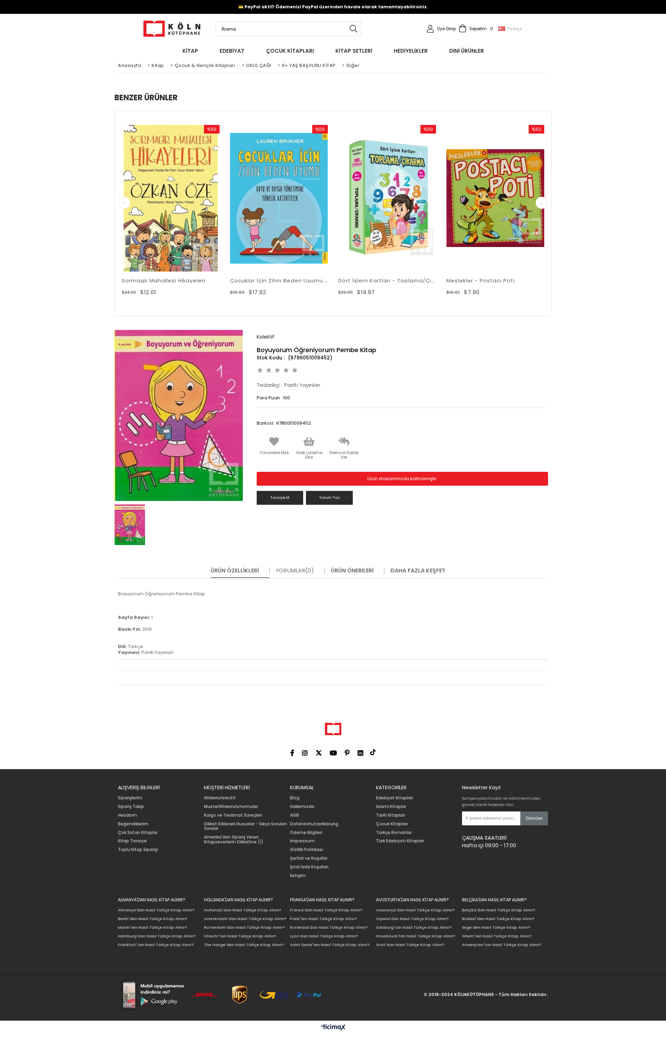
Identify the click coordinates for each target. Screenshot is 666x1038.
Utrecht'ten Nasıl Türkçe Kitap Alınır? (240, 936)
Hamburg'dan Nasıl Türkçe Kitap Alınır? (157, 936)
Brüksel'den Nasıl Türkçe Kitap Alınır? (498, 919)
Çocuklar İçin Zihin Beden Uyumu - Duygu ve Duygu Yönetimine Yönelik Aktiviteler (279, 280)
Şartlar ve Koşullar (308, 858)
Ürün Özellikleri (235, 571)
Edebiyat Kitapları (394, 797)
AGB (294, 815)
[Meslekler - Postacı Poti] (495, 198)
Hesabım (127, 815)
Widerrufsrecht (220, 797)
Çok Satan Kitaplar (137, 832)
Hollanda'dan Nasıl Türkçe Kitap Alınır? (242, 910)
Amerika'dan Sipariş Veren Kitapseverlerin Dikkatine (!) (233, 839)
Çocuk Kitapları (392, 824)
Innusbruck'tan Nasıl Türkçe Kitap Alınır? (415, 936)
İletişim (298, 875)
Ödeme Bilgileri (306, 832)
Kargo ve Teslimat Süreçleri (233, 815)
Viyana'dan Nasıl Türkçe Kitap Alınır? (412, 919)
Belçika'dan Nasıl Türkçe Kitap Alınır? (498, 910)
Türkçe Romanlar (394, 832)
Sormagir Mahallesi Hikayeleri (163, 280)
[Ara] (353, 29)
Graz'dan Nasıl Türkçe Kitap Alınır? (410, 945)
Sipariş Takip (131, 806)
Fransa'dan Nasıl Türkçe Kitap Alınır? (326, 910)
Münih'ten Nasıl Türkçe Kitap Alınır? (152, 927)
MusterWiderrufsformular (231, 806)
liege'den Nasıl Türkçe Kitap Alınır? (496, 927)
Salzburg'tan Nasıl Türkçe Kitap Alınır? (414, 927)
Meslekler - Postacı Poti (480, 280)
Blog (294, 797)
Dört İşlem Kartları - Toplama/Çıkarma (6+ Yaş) (387, 280)
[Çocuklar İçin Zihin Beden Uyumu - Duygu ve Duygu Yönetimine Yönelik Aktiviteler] (279, 198)
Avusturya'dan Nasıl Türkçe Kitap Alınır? (415, 910)
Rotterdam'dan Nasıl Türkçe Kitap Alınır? (244, 927)
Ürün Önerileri (352, 571)
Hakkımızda (302, 806)
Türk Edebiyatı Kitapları (400, 841)
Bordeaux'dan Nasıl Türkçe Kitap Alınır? (329, 927)
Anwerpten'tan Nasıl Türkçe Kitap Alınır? (501, 945)
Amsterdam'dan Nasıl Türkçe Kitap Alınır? (245, 919)
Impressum (302, 841)
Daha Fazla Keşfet (418, 571)
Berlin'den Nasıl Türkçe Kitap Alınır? (152, 919)
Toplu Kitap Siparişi (138, 849)
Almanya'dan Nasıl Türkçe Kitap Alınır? (156, 910)
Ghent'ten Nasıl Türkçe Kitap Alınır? (497, 936)
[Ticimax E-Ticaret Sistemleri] (333, 1027)
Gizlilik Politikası (306, 849)
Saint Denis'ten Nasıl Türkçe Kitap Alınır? (330, 945)
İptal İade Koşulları (309, 867)
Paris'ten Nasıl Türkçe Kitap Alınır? (323, 919)
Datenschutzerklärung (314, 824)
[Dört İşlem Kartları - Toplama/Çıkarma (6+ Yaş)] (387, 198)
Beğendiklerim (133, 824)
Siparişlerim (130, 797)
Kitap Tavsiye (132, 841)
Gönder (534, 818)
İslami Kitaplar (391, 806)
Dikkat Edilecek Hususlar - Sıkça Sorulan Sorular (245, 826)
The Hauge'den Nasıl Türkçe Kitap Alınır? (244, 945)
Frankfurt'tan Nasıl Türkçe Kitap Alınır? (156, 945)
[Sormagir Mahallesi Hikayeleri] (171, 198)
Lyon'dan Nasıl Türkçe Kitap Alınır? (324, 936)
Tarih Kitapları (390, 815)
